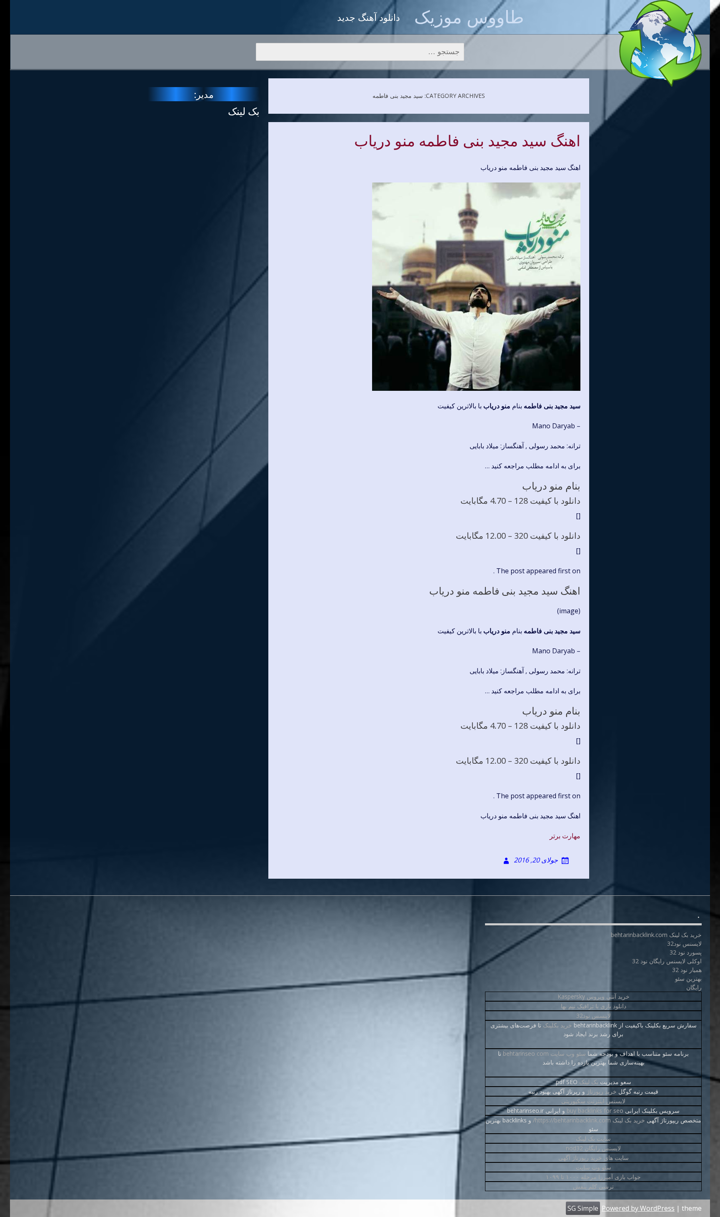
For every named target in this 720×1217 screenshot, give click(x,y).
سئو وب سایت (593, 1167)
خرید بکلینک (557, 1025)
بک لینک (244, 111)
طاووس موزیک (469, 16)
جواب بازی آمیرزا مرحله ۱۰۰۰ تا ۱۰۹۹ (593, 1177)
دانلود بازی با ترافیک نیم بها (593, 1006)
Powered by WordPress (638, 1208)
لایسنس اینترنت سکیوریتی (593, 1101)
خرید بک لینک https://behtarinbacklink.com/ (589, 1120)
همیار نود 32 (687, 970)
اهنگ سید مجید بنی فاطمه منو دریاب (467, 141)
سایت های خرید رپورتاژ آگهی (593, 1158)
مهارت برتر (565, 835)
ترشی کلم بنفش (593, 1186)
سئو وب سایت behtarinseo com (544, 1053)
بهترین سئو (688, 978)
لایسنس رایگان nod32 (593, 1148)
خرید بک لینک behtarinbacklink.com (656, 935)
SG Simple (583, 1208)
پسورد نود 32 (686, 952)
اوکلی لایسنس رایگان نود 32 (667, 961)
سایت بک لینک (593, 1138)
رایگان (694, 987)
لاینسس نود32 (593, 1016)
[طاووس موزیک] (660, 43)
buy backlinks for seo (595, 1111)
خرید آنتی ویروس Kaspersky (594, 996)
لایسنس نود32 (684, 943)
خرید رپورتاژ (602, 1091)
